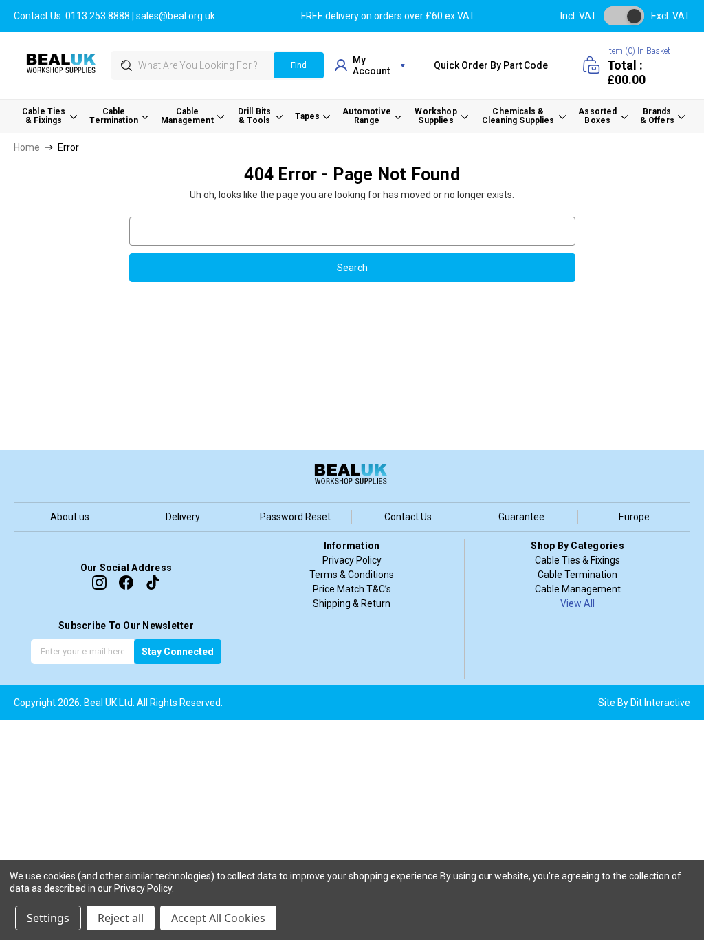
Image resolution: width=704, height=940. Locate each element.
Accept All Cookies (218, 918)
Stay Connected (178, 651)
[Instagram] (99, 582)
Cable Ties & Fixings (577, 560)
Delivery (183, 516)
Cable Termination (577, 574)
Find (299, 65)
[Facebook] (126, 582)
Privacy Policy (352, 560)
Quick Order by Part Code (491, 65)
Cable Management (578, 589)
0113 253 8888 (97, 15)
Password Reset (295, 516)
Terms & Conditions (351, 574)
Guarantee (521, 516)
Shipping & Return (351, 603)
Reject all (121, 918)
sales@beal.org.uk (175, 15)
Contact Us (408, 516)
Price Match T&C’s (352, 589)
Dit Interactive (660, 702)
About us (69, 516)
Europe (634, 516)
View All (577, 603)
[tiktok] (153, 582)
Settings (48, 918)
